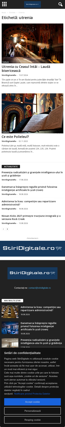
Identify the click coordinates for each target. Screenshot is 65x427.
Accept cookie (32, 401)
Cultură (5, 62)
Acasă (4, 12)
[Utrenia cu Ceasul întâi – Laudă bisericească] (32, 43)
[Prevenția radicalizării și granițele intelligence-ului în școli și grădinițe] (10, 344)
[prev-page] (3, 229)
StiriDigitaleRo (9, 75)
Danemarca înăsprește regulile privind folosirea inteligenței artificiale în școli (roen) (29, 188)
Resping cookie (32, 419)
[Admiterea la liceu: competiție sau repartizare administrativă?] (10, 311)
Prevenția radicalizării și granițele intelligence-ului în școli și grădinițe (41, 341)
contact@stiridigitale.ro (39, 288)
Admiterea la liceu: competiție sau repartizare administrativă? (41, 308)
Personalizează (32, 410)
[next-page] (7, 229)
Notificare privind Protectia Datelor (32, 393)
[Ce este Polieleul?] (32, 113)
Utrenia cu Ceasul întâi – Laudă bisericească (26, 69)
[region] (32, 387)
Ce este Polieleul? (15, 137)
